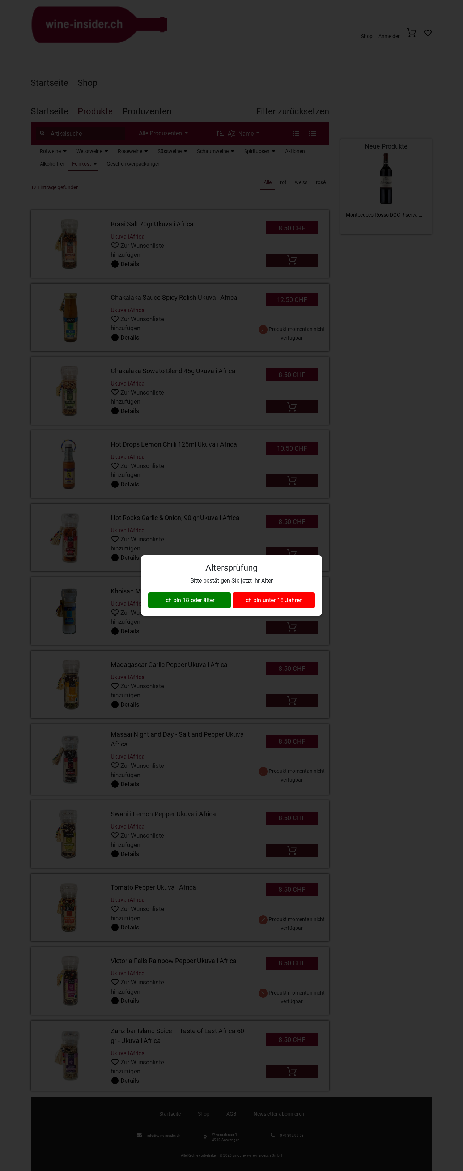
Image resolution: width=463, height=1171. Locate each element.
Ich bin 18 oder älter (189, 600)
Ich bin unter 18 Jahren (273, 600)
